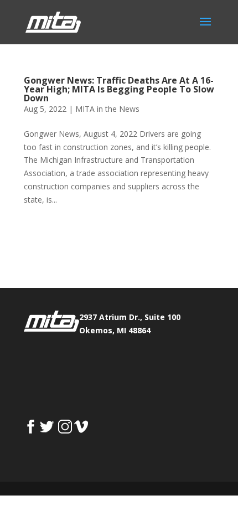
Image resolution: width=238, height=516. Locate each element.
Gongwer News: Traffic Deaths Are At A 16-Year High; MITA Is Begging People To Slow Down (119, 89)
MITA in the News (107, 109)
